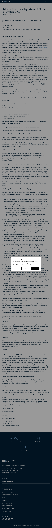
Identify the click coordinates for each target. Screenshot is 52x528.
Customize (17, 268)
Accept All (35, 268)
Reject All (26, 268)
